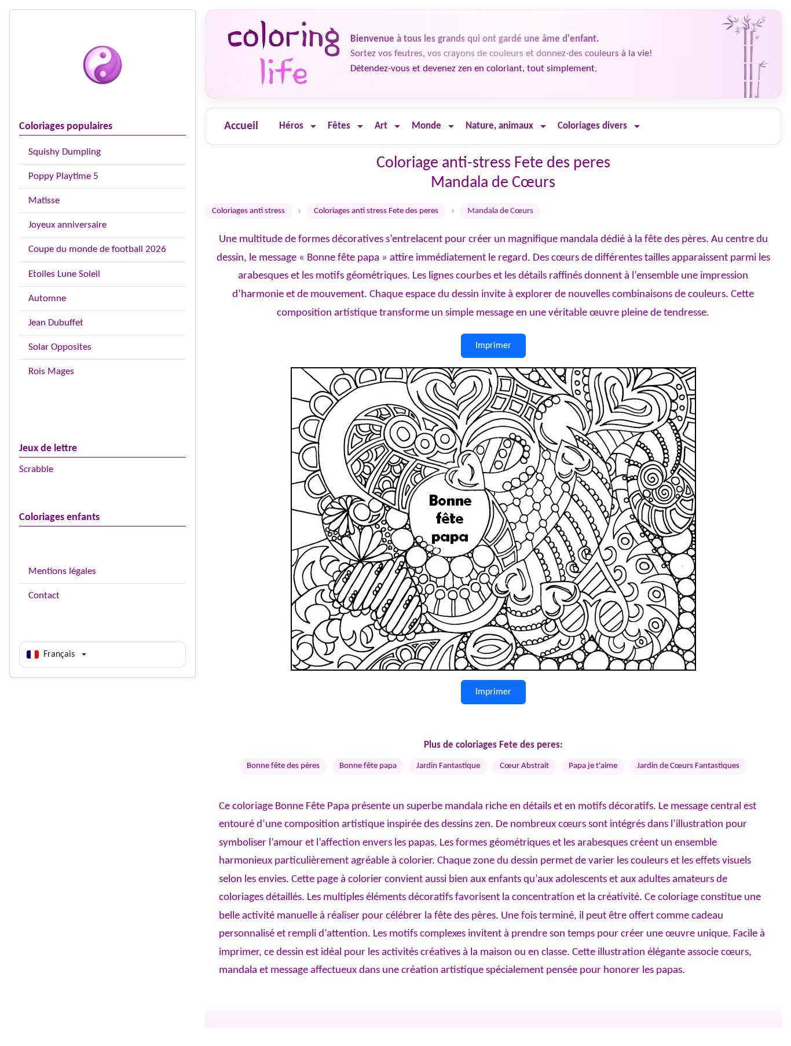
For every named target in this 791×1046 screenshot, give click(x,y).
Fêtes (339, 126)
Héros (291, 126)
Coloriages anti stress (248, 211)
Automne (47, 298)
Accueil (241, 126)
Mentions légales (62, 571)
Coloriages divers (592, 126)
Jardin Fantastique (448, 766)
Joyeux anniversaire (67, 225)
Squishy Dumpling (64, 152)
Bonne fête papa (368, 766)
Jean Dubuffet (55, 323)
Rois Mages (51, 371)
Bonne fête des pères (283, 766)
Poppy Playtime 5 (63, 176)
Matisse (44, 201)
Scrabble (36, 469)
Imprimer (493, 345)
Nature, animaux (499, 126)
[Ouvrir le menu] (313, 126)
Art (381, 126)
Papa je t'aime (593, 766)
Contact (44, 596)
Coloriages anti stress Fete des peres (376, 211)
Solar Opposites (59, 347)
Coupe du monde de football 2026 (97, 249)
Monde (426, 126)
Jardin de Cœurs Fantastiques (688, 766)
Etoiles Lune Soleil (64, 274)
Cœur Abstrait (524, 766)
